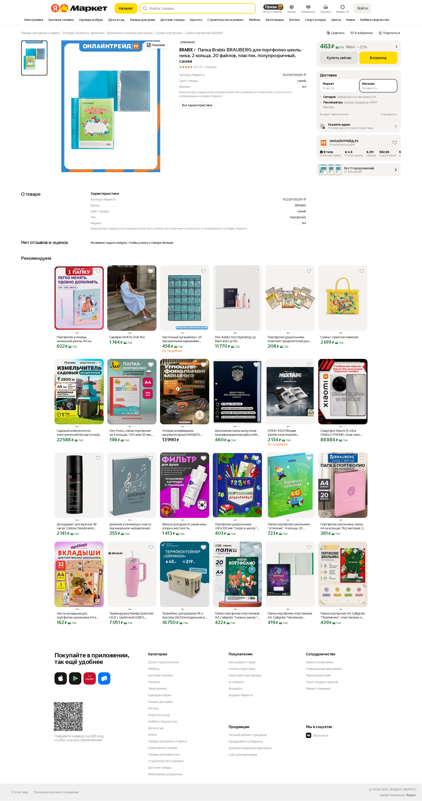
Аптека (153, 708)
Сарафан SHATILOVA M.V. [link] (127, 337)
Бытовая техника (160, 675)
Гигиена (154, 682)
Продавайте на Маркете (246, 741)
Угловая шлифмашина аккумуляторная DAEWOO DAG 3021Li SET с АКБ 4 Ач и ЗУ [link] (182, 433)
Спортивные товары (162, 748)
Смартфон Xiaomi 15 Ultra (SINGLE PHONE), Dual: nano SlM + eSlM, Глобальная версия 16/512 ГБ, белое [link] (342, 433)
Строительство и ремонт (166, 761)
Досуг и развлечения (163, 662)
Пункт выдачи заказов (322, 682)
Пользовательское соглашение (56, 792)
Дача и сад (155, 728)
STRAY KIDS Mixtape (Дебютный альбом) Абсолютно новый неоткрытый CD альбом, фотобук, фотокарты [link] (290, 433)
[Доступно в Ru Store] (104, 683)
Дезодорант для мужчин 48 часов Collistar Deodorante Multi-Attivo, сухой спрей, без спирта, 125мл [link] (77, 526)
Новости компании (319, 662)
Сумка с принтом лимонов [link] (339, 337)
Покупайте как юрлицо (245, 675)
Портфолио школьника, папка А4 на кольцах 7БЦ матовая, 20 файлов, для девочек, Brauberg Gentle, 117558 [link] (342, 526)
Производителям (318, 675)
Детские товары (160, 767)
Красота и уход (159, 715)
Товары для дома (160, 701)
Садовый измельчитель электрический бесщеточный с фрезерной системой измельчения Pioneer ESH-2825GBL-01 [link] (79, 433)
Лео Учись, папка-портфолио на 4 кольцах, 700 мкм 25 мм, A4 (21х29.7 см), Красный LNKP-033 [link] (130, 433)
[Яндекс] (411, 795)
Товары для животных (164, 754)
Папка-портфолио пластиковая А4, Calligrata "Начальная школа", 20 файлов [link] (290, 615)
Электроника (157, 688)
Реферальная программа (324, 669)
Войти (362, 8)
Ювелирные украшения (165, 774)
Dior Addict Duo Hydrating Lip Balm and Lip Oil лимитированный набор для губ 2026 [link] (235, 339)
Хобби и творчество (162, 721)
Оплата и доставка (242, 669)
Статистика (19, 792)
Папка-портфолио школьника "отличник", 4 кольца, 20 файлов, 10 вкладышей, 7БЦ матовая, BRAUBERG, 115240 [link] (289, 526)
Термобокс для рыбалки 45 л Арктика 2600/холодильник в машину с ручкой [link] (183, 615)
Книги (152, 734)
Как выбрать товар (242, 662)
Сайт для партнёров (243, 754)
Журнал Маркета (241, 695)
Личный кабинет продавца (248, 735)
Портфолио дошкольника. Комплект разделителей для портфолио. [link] (288, 339)
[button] (197, 105)
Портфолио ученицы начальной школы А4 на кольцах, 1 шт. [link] (74, 339)
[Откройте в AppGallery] (90, 683)
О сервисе (236, 682)
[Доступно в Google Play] (75, 683)
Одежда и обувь (159, 695)
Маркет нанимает (318, 688)
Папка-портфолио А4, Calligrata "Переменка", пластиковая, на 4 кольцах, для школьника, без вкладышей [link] (342, 615)
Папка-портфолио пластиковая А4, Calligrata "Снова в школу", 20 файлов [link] (237, 615)
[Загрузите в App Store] (61, 683)
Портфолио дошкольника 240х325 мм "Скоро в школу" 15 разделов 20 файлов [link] (236, 526)
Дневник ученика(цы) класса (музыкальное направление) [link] (130, 526)
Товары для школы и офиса (167, 741)
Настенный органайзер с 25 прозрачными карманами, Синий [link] (182, 339)
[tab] (33, 20)
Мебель (153, 669)
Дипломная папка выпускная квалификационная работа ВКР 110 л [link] (237, 433)
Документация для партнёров (250, 748)
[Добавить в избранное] (98, 271)
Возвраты (236, 688)
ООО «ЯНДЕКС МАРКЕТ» (399, 789)
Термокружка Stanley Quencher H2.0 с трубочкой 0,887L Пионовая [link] (131, 615)
